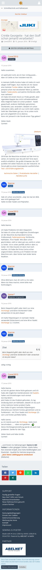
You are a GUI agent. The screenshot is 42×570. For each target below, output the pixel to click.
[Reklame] (38, 131)
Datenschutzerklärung (11, 518)
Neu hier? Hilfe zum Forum (12, 497)
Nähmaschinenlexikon (11, 499)
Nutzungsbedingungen (11, 513)
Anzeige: (4, 20)
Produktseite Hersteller (29, 173)
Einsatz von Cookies (10, 515)
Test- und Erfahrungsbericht (12, 168)
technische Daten (11, 173)
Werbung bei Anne (9, 520)
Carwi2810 (8, 41)
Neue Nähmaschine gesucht (13, 502)
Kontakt (5, 523)
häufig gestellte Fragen (11, 495)
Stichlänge (5, 310)
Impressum (6, 525)
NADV (31, 536)
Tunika (14, 87)
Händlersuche (21, 176)
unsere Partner (8, 504)
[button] (3, 3)
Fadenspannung (18, 237)
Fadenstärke (12, 92)
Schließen (22, 567)
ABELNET (23, 536)
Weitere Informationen (9, 567)
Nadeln (36, 393)
